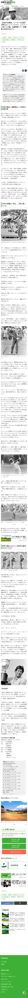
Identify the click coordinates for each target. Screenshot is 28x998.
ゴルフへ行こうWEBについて (8, 976)
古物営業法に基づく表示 (7, 986)
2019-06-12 (4, 33)
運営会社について (5, 974)
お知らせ (3, 992)
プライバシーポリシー (6, 981)
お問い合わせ (4, 979)
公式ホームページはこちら (9, 793)
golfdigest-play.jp (5, 869)
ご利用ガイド (4, 989)
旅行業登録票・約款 (6, 984)
